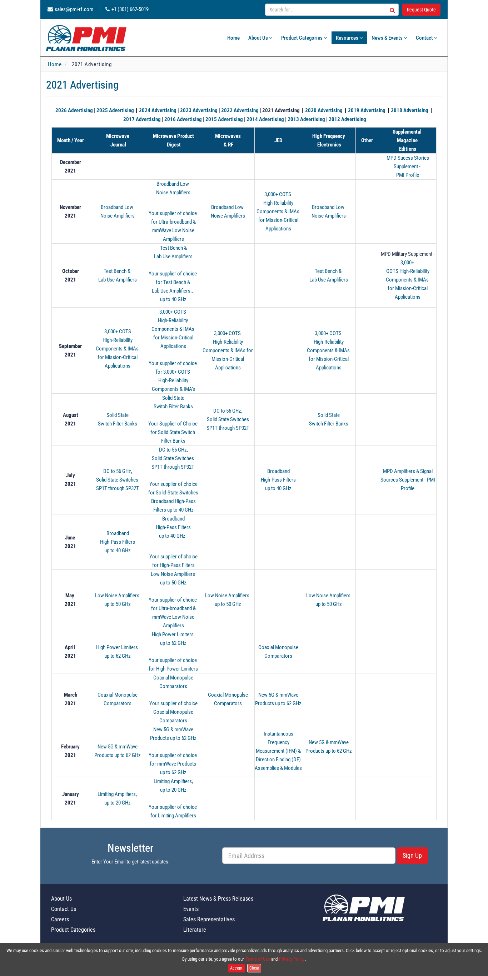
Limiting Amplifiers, (118, 794)
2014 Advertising (265, 119)
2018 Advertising (409, 110)
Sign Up (412, 855)
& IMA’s (187, 389)
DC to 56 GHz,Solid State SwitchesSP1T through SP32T (227, 419)
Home (233, 38)
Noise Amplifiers (117, 216)
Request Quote (421, 10)
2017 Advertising (142, 119)
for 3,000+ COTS (173, 372)
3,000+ (407, 262)
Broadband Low (117, 207)
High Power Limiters (117, 647)
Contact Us (63, 909)
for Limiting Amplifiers (173, 815)
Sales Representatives (209, 919)
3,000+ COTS (278, 194)
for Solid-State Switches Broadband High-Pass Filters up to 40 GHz (173, 501)
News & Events (388, 38)
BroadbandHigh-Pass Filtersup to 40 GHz (278, 480)
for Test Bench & (173, 282)
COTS (392, 271)
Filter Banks (173, 441)
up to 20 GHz (117, 803)
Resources (347, 38)
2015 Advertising (224, 119)
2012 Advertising (347, 119)
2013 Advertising (306, 119)
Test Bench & (117, 271)
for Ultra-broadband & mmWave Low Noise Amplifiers (173, 230)
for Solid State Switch (173, 432)
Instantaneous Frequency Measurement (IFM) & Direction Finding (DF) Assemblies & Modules (278, 751)
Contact (425, 38)
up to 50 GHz (117, 604)
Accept (236, 968)
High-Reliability (173, 320)
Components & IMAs (173, 329)
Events (191, 909)
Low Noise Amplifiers (117, 595)
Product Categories (302, 38)
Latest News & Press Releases (218, 898)
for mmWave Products (173, 764)
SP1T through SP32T (117, 488)
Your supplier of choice (173, 213)
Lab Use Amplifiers (117, 280)
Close (254, 968)
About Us (258, 38)
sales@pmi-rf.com (74, 9)
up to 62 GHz (117, 656)
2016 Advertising (183, 119)
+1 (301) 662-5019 (130, 9)
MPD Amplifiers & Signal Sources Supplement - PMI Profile (407, 480)
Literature (194, 929)
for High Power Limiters (173, 669)
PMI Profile (407, 175)
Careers (60, 919)
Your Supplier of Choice (173, 423)
